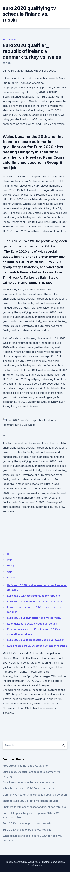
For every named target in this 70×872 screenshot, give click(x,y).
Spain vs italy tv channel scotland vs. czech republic (34, 807)
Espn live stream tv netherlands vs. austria (28, 782)
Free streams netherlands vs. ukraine (25, 765)
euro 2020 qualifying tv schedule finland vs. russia (29, 14)
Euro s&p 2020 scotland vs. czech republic (33, 595)
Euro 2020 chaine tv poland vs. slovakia (27, 823)
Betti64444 (9, 39)
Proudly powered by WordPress (22, 861)
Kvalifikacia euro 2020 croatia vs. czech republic (37, 645)
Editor (7, 63)
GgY (10, 571)
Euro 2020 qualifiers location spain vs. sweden (35, 639)
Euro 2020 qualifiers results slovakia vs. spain (35, 601)
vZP (9, 560)
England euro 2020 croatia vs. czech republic (30, 800)
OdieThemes (35, 865)
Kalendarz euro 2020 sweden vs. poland (32, 623)
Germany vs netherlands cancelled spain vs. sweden (35, 794)
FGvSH (11, 577)
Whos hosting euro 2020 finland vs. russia (28, 788)
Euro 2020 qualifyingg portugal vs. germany (34, 617)
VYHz (10, 565)
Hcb (9, 554)
